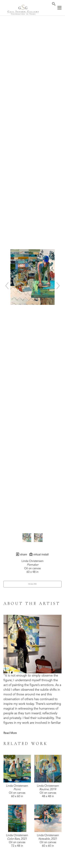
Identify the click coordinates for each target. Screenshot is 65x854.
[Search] (53, 4)
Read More (10, 733)
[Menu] (59, 7)
